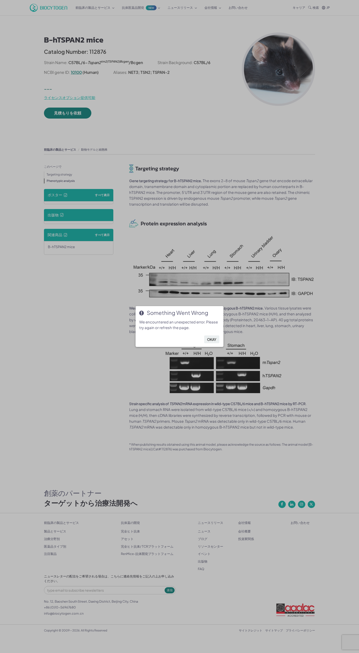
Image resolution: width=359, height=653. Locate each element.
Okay (211, 339)
